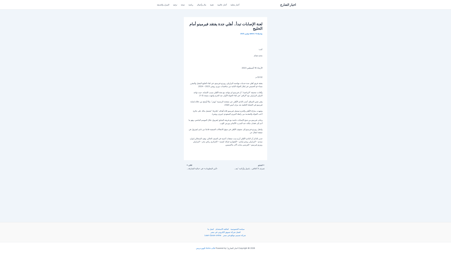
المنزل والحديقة (163, 5)
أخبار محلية (235, 5)
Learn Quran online (212, 235)
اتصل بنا (211, 229)
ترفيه (175, 5)
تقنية (212, 5)
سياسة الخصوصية (238, 229)
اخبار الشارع (288, 4)
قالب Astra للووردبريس (205, 248)
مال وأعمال (201, 5)
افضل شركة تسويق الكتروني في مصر (226, 232)
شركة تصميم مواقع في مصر (234, 235)
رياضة (191, 5)
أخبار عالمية (222, 5)
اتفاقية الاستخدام (222, 229)
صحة (183, 5)
